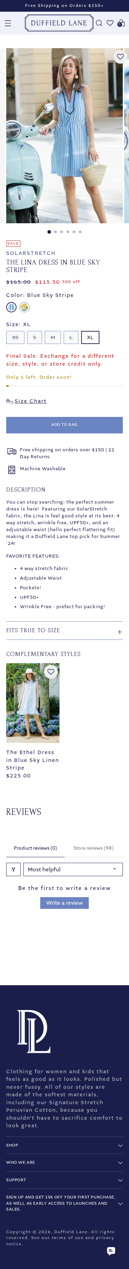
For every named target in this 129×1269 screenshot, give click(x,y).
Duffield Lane (71, 1232)
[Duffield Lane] (59, 23)
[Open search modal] (99, 23)
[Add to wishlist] (120, 57)
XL (90, 337)
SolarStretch (31, 253)
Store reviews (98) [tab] (94, 848)
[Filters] (13, 869)
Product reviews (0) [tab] (35, 848)
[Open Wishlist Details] (110, 23)
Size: (18, 324)
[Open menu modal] (8, 23)
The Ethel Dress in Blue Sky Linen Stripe (32, 760)
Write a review (64, 902)
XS (15, 337)
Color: (40, 295)
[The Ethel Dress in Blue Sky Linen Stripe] (33, 703)
